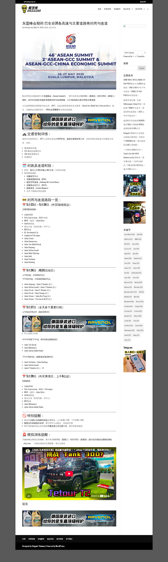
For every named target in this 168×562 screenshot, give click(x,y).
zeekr (127, 340)
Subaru (137, 316)
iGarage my (28, 27)
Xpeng (136, 335)
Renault (128, 316)
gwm (135, 253)
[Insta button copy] (134, 222)
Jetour (136, 268)
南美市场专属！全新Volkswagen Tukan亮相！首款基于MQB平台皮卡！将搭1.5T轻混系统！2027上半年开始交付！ (134, 108)
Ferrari (127, 249)
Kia (126, 273)
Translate (140, 56)
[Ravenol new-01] (69, 127)
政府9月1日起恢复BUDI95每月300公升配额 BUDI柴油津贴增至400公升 (134, 124)
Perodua (128, 306)
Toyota (139, 325)
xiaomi (127, 335)
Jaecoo (136, 263)
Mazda (138, 282)
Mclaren (128, 287)
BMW (138, 239)
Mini (136, 297)
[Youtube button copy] (134, 195)
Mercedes (138, 287)
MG (141, 292)
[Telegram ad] (134, 371)
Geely (127, 253)
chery (135, 244)
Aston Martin (129, 234)
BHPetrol (128, 239)
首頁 (99, 9)
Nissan (139, 301)
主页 (23, 539)
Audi (139, 234)
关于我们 (69, 539)
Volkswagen (129, 330)
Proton (138, 311)
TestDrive (128, 325)
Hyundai (138, 258)
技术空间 (138, 9)
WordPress (60, 546)
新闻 (46, 27)
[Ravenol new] (134, 26)
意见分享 (143, 2)
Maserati (128, 282)
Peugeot (139, 306)
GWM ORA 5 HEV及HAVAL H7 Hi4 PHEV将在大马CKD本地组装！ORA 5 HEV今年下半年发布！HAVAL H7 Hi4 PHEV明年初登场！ (134, 87)
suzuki (127, 321)
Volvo (140, 330)
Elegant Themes (38, 546)
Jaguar (127, 268)
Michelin (128, 297)
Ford (136, 249)
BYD (127, 244)
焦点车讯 (126, 9)
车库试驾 (107, 9)
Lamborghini (136, 273)
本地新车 (117, 9)
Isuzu (127, 263)
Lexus (127, 277)
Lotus (136, 277)
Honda (128, 258)
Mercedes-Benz (130, 292)
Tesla (136, 321)
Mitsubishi (129, 301)
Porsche (128, 311)
